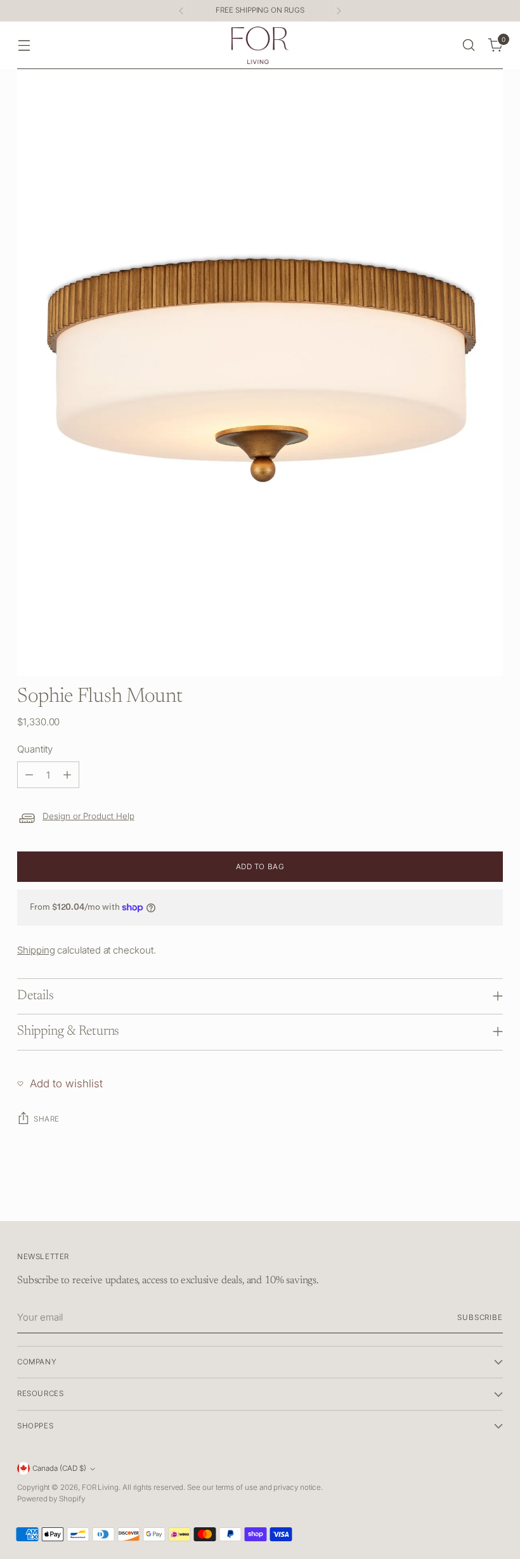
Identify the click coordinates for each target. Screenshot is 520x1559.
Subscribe (480, 1317)
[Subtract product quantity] (29, 774)
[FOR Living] (260, 45)
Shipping (36, 950)
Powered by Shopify (51, 1498)
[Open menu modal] (24, 45)
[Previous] (181, 11)
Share (47, 1119)
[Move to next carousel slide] (492, 1197)
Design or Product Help (88, 816)
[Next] (339, 11)
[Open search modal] (469, 45)
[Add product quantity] (67, 774)
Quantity (34, 749)
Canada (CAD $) (59, 1468)
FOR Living (100, 1487)
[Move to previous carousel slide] (463, 1197)
